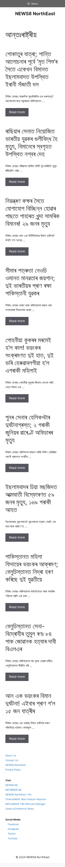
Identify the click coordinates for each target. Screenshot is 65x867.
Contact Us (11, 760)
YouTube (13, 838)
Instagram (13, 828)
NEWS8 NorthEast (35, 13)
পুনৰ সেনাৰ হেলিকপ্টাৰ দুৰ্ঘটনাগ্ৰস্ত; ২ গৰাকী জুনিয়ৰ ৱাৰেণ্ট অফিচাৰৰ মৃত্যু (29, 428)
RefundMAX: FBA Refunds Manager (25, 803)
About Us (10, 755)
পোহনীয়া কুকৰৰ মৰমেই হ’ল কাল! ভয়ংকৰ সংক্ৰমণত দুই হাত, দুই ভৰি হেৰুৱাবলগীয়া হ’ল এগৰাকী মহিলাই (29, 355)
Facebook (13, 824)
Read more (17, 112)
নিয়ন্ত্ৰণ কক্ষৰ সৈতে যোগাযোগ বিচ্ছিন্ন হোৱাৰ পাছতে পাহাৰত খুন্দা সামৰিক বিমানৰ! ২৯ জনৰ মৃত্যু (32, 212)
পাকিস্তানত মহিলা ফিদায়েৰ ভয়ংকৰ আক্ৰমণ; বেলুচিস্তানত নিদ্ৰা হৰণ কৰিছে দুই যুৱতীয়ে (31, 568)
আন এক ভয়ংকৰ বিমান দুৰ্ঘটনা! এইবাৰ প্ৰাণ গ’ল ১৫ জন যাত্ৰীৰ (30, 703)
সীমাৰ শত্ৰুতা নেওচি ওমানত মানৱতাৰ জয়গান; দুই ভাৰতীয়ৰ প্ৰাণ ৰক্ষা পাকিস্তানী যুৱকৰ (30, 282)
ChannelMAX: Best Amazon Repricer (25, 799)
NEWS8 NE (11, 785)
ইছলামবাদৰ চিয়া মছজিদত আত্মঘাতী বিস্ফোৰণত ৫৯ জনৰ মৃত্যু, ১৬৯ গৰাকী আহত (31, 498)
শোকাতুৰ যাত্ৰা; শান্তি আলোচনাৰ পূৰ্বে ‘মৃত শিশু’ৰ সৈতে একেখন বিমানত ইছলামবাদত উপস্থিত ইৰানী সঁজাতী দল (31, 69)
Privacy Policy (13, 769)
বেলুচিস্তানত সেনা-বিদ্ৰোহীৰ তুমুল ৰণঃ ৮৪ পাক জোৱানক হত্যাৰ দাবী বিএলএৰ (30, 637)
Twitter (12, 833)
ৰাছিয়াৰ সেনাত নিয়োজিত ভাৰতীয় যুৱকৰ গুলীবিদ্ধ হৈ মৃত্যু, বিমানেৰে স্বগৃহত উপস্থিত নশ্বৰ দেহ (31, 142)
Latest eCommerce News (19, 808)
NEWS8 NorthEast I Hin (18, 794)
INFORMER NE (13, 789)
